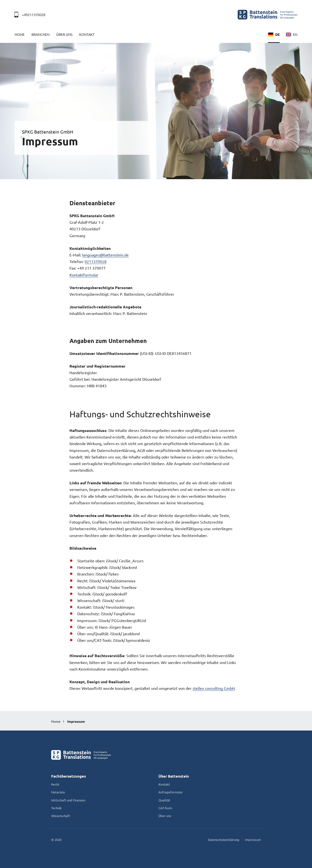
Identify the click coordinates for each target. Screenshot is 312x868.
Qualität (164, 800)
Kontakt (87, 34)
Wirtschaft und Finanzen (68, 800)
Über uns (64, 34)
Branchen (40, 34)
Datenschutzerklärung (223, 840)
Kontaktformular (83, 274)
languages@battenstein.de (105, 254)
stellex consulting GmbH (214, 688)
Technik (56, 808)
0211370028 (96, 261)
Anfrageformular (170, 792)
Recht (55, 784)
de (277, 34)
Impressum (76, 721)
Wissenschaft (60, 816)
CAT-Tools (165, 808)
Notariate (58, 792)
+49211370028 (33, 14)
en (295, 34)
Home (20, 34)
